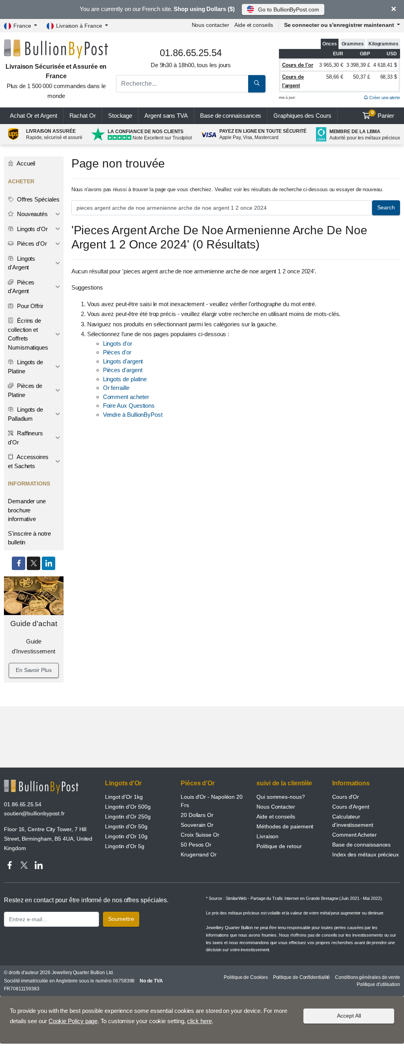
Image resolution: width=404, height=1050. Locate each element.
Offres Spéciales (37, 199)
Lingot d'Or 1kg (124, 797)
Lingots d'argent (123, 361)
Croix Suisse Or (200, 835)
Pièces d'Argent (21, 287)
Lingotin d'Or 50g (126, 826)
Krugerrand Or (199, 854)
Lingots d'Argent (21, 263)
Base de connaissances (230, 115)
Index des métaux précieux (365, 854)
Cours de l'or (297, 65)
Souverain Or (197, 825)
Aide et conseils (253, 25)
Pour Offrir (29, 306)
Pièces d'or (117, 352)
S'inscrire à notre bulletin (29, 538)
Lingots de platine (125, 379)
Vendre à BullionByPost (133, 414)
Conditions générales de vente (367, 977)
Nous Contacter (275, 806)
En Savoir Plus (34, 670)
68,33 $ (388, 77)
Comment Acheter (354, 835)
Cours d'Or (345, 797)
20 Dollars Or (197, 815)
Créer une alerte (384, 97)
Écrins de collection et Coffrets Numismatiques (28, 334)
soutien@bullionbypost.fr (34, 813)
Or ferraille (116, 387)
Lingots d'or (117, 343)
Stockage (120, 115)
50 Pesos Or (196, 844)
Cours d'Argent (350, 806)
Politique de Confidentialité (301, 977)
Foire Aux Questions (129, 405)
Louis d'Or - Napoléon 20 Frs (212, 801)
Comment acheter (126, 396)
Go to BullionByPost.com (288, 9)
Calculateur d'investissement (352, 820)
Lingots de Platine (25, 366)
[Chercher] (257, 83)
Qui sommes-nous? (280, 797)
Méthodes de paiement (284, 826)
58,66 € (334, 77)
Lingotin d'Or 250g (128, 816)
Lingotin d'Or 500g (128, 806)
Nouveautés (31, 214)
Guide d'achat (33, 623)
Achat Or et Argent (33, 115)
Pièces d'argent (122, 370)
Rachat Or (82, 115)
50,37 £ (361, 77)
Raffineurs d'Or (25, 438)
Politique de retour (278, 846)
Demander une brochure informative (27, 510)
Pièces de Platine (25, 390)
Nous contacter (210, 25)
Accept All (349, 1015)
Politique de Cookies (245, 977)
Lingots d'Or (31, 229)
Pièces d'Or (31, 243)
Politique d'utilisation (378, 984)
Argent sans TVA (166, 115)
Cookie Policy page (73, 1021)
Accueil (25, 163)
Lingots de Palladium (25, 414)
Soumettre (121, 919)
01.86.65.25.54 (22, 804)
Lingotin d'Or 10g (126, 836)
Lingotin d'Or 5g (124, 846)
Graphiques (302, 115)
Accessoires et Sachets (28, 461)
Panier (383, 114)
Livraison (267, 836)
